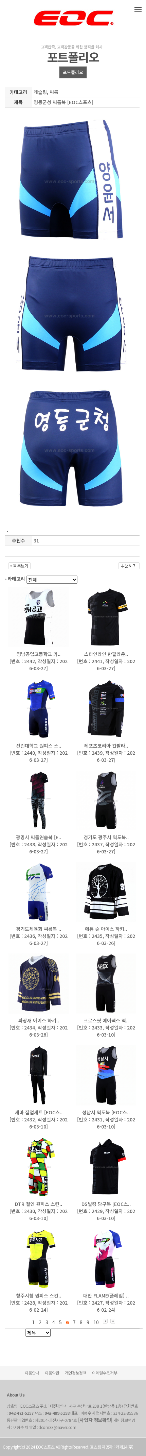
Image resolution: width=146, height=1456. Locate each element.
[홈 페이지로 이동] (73, 10)
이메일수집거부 (104, 1373)
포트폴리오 (73, 72)
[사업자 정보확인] (95, 1419)
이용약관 (52, 1373)
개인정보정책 (76, 1373)
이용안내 (32, 1373)
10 (96, 1322)
